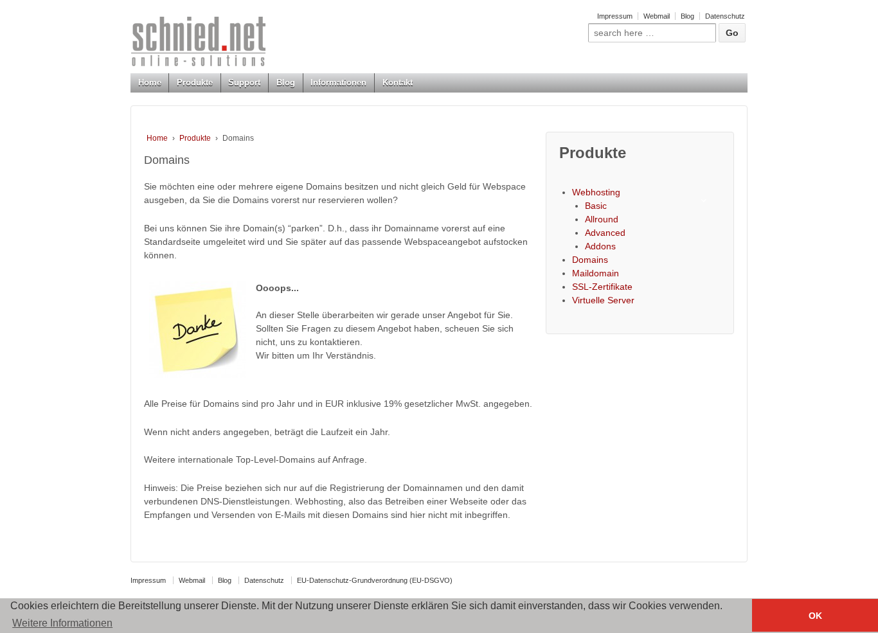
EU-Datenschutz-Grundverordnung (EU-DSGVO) (374, 580)
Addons (600, 246)
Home (149, 82)
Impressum (614, 16)
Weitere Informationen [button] (62, 623)
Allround (601, 219)
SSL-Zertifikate (602, 286)
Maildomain (595, 273)
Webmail (656, 16)
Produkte (195, 82)
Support (244, 82)
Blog (687, 16)
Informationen (338, 82)
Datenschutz (725, 16)
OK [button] (815, 616)
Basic (596, 206)
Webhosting (596, 192)
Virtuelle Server (603, 300)
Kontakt (397, 82)
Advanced (605, 232)
